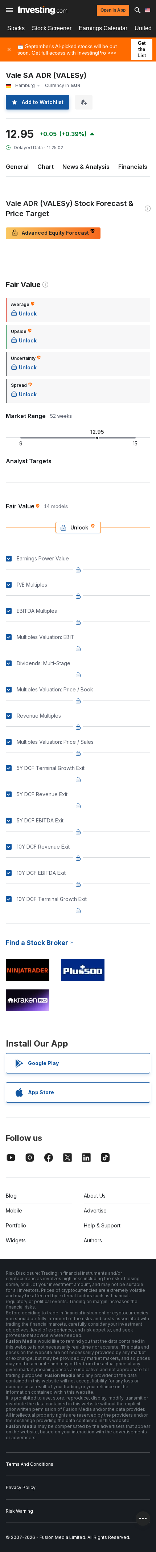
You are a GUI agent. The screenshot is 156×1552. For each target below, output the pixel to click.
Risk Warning (19, 1511)
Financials (132, 166)
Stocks (16, 28)
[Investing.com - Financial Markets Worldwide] (42, 10)
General (17, 166)
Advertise (95, 1210)
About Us (95, 1195)
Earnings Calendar (103, 28)
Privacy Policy (21, 1487)
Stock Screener (51, 28)
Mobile (14, 1210)
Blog (11, 1195)
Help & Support (102, 1225)
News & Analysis (86, 166)
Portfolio (16, 1225)
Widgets (16, 1240)
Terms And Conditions (29, 1464)
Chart (45, 166)
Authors (93, 1240)
